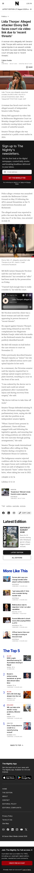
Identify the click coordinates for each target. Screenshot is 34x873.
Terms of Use (7, 820)
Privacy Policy (7, 816)
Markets (10, 698)
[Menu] (3, 3)
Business (10, 735)
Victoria (22, 506)
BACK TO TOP (15, 745)
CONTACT (6, 800)
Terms (22, 182)
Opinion (9, 685)
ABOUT (5, 796)
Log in (29, 3)
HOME (4, 789)
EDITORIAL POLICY (9, 804)
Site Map (5, 823)
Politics (4, 16)
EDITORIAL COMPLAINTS (11, 808)
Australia (14, 496)
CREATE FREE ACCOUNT (17, 863)
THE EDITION (7, 793)
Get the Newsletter (17, 178)
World (9, 667)
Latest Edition (17, 552)
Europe (9, 716)
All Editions (17, 558)
